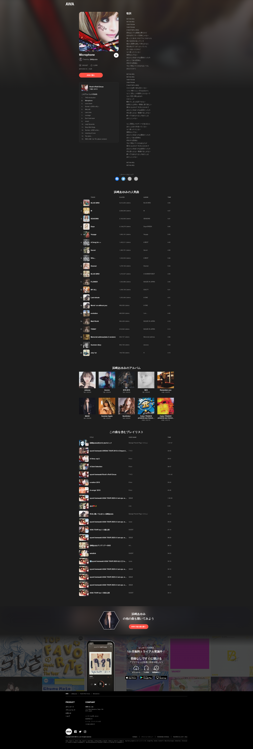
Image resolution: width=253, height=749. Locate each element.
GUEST (131, 530)
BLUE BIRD (95, 203)
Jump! (87, 121)
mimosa (87, 390)
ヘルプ (68, 716)
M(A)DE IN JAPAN (149, 282)
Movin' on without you (99, 305)
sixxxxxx (146, 345)
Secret (93, 250)
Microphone (96, 693)
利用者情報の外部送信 (163, 737)
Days (93, 226)
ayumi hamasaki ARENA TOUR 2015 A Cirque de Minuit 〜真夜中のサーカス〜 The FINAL (123, 451)
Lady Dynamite (89, 124)
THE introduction (90, 98)
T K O (130, 451)
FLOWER (94, 282)
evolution (94, 313)
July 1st (94, 353)
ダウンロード (70, 707)
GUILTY (145, 290)
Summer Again (107, 416)
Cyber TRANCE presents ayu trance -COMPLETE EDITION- (166, 418)
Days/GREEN (147, 226)
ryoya (130, 522)
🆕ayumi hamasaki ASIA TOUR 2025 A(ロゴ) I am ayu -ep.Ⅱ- (112, 561)
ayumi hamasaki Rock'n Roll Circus (103, 474)
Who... (93, 258)
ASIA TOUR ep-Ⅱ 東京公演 (100, 593)
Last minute (95, 297)
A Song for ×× (96, 242)
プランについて (70, 710)
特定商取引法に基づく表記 (180, 737)
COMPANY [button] (90, 702)
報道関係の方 (89, 719)
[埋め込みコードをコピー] (136, 179)
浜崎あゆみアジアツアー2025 (100, 545)
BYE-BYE (126, 390)
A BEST (145, 242)
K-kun (130, 459)
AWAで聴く (91, 75)
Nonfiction (126, 416)
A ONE (145, 297)
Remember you (165, 390)
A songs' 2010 (95, 490)
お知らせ (68, 713)
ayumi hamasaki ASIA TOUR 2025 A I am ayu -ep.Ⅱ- (109, 522)
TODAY (93, 329)
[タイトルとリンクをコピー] (130, 179)
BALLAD (87, 109)
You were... (88, 136)
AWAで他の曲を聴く (138, 626)
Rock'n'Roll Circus (96, 87)
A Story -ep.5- (95, 458)
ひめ (130, 506)
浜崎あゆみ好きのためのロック (101, 443)
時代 (146, 390)
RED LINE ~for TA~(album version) (96, 139)
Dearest (94, 266)
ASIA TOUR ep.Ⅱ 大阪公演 (100, 529)
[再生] (116, 55)
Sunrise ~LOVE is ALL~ (92, 130)
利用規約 (135, 737)
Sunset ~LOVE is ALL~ (92, 106)
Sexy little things (90, 127)
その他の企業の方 (90, 724)
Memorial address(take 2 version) (103, 337)
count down (88, 103)
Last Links (88, 112)
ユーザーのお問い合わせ (91, 716)
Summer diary (96, 345)
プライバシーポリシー (147, 737)
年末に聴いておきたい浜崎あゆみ (101, 514)
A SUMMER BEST (149, 274)
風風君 (131, 498)
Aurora (107, 390)
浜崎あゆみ (94, 59)
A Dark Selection (96, 466)
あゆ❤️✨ (93, 506)
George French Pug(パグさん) (138, 443)
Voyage (93, 234)
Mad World (95, 321)
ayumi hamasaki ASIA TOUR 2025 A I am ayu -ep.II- (109, 498)
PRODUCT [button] (70, 702)
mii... (130, 545)
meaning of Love (90, 133)
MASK (87, 416)
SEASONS (95, 218)
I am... (145, 313)
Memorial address (149, 337)
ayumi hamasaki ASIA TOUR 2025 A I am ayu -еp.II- (109, 585)
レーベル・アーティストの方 (93, 721)
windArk (93, 553)
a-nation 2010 (95, 482)
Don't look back (90, 118)
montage (88, 115)
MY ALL (94, 289)
